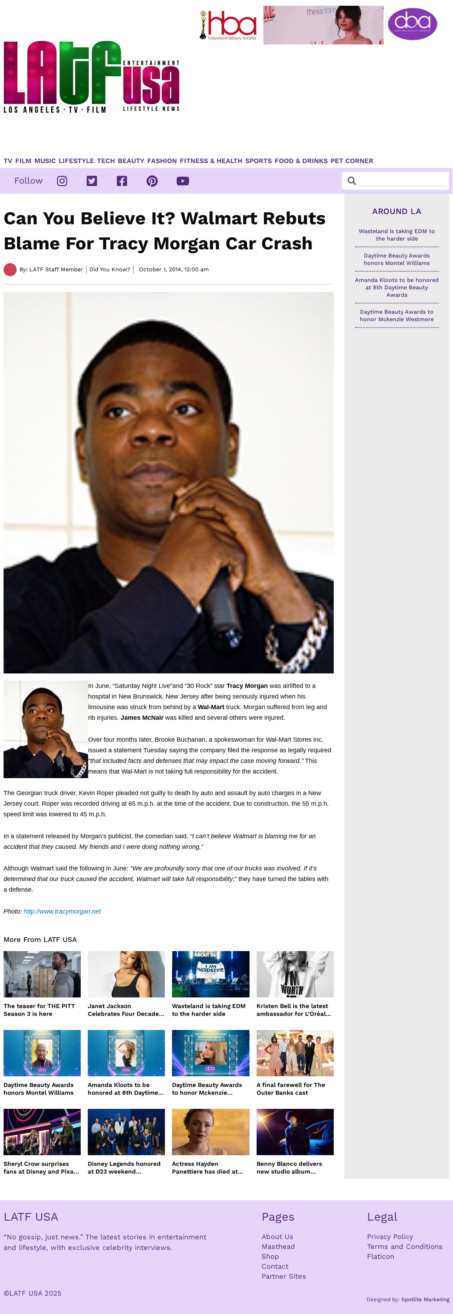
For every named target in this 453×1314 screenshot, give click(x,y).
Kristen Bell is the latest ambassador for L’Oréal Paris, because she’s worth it (292, 1010)
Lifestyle (76, 160)
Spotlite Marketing (425, 1299)
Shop (270, 1256)
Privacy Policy (390, 1236)
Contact (275, 1266)
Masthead (278, 1246)
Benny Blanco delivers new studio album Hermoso (289, 1167)
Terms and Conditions (405, 1246)
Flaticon (380, 1256)
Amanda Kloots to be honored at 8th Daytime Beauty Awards (123, 1088)
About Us (277, 1236)
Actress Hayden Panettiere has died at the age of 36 (205, 1167)
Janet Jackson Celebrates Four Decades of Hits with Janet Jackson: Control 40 (125, 1010)
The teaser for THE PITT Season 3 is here (39, 1009)
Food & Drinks (301, 160)
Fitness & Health (211, 160)
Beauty (131, 160)
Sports (258, 160)
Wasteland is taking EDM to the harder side (209, 1009)
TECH (106, 160)
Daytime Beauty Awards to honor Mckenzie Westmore (207, 1088)
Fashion (162, 160)
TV (8, 160)
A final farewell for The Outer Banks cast (291, 1088)
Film (23, 160)
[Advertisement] (320, 97)
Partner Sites (284, 1276)
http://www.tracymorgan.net (62, 911)
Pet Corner (352, 160)
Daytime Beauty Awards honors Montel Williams (39, 1088)
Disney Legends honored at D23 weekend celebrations (124, 1167)
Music (45, 160)
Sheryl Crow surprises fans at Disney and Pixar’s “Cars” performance (42, 1167)
